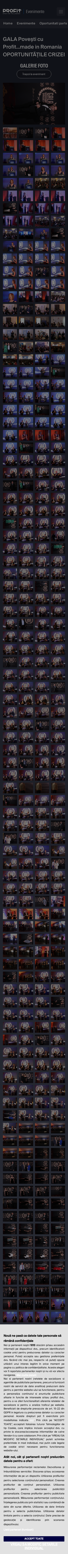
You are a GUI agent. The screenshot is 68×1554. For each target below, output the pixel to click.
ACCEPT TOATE (34, 1539)
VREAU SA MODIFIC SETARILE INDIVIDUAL (34, 1546)
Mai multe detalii (26, 1375)
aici (32, 1420)
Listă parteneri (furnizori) (18, 1530)
